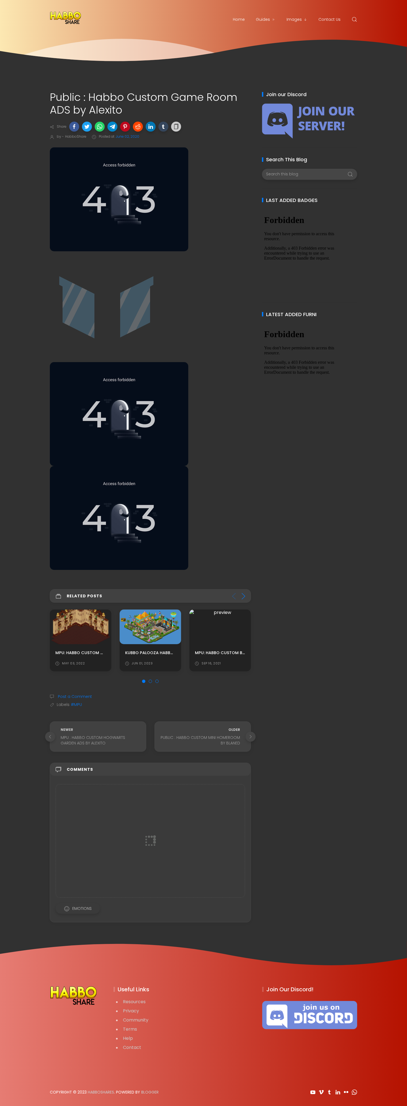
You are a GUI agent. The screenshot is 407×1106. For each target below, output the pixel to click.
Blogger (150, 1092)
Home (239, 19)
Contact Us (329, 19)
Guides (263, 19)
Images (294, 19)
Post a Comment (74, 696)
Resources (134, 1002)
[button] (74, 127)
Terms (130, 1029)
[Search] (354, 19)
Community (135, 1020)
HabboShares (101, 1092)
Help (128, 1038)
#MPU (76, 704)
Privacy (131, 1011)
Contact (132, 1047)
